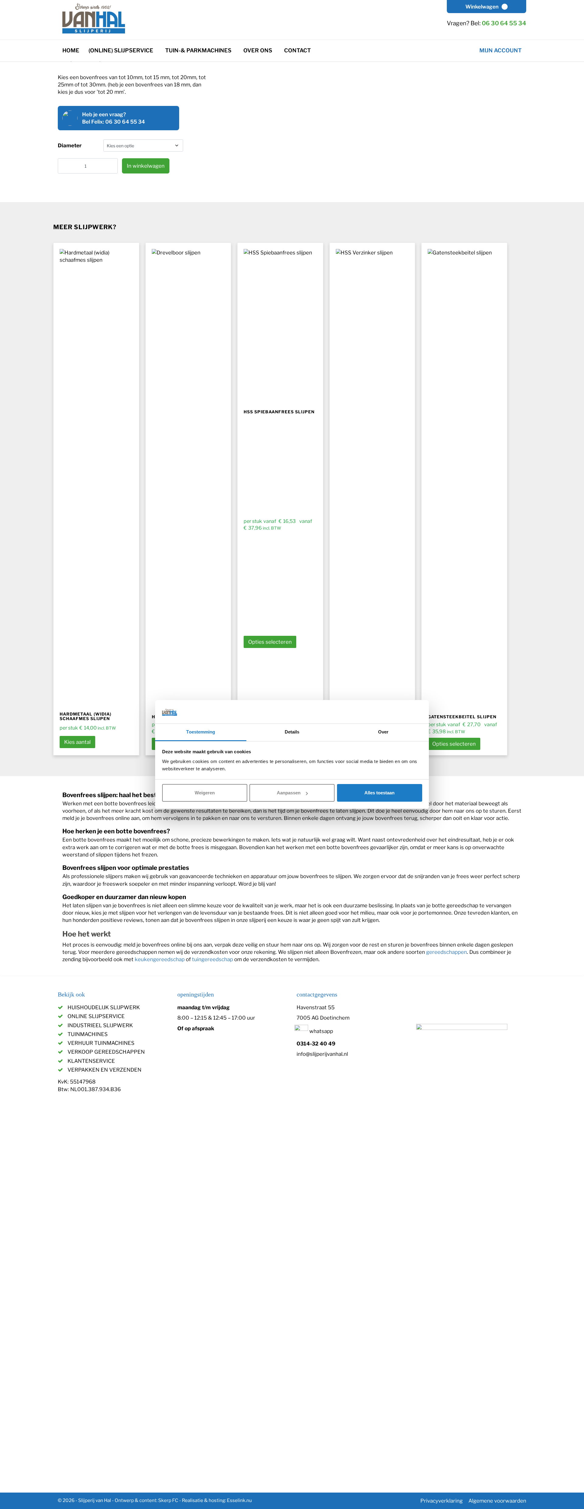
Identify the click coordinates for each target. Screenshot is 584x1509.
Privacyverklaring (441, 1501)
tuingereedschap (212, 959)
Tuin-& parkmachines (198, 50)
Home (70, 50)
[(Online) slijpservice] (158, 47)
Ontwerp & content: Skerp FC (146, 1500)
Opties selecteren (270, 642)
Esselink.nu (239, 1500)
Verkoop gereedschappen (106, 1052)
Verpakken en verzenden (104, 1070)
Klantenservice (91, 1061)
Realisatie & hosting (203, 1500)
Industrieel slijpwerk (100, 1025)
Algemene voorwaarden (497, 1501)
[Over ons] (277, 47)
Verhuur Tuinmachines (101, 1043)
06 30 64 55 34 (504, 23)
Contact (297, 50)
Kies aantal (77, 742)
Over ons (257, 50)
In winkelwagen (146, 166)
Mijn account (500, 50)
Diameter (70, 145)
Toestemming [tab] (200, 731)
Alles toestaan (379, 792)
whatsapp (320, 1031)
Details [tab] (292, 731)
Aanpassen (289, 792)
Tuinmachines (88, 1034)
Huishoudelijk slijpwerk (104, 1007)
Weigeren (205, 792)
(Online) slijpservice (121, 50)
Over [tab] (383, 731)
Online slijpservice (96, 1016)
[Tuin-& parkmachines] (236, 47)
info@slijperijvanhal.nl (322, 1054)
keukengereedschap (160, 959)
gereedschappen (446, 952)
